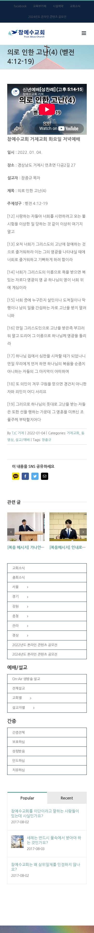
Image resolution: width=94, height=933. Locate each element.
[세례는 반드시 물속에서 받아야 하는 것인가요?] (17, 839)
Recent (66, 798)
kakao (15, 476)
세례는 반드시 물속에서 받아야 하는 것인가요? (54, 840)
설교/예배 (22, 440)
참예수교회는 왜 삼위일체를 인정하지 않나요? (45, 867)
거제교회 (73, 433)
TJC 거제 (18, 433)
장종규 (46, 440)
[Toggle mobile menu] (84, 33)
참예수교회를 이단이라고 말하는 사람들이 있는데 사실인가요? (45, 813)
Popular (27, 798)
